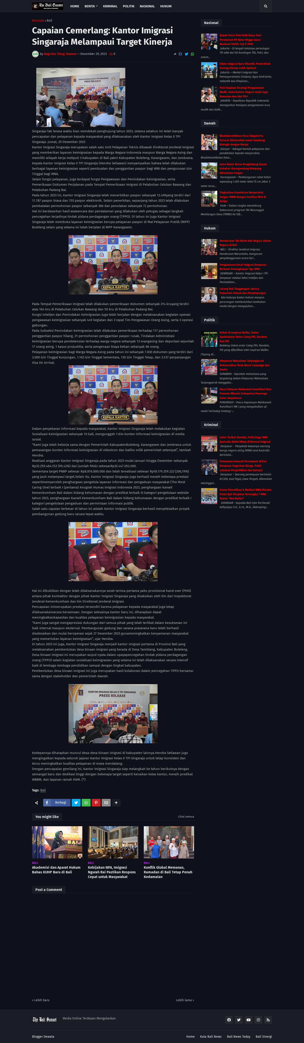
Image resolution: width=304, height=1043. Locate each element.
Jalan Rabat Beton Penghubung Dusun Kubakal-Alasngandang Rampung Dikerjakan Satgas (243, 169)
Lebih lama (184, 1000)
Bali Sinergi (264, 1037)
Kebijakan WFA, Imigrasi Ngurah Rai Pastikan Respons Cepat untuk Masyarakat (112, 872)
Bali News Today (238, 1037)
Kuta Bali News (211, 1037)
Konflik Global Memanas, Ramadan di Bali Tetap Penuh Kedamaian (168, 872)
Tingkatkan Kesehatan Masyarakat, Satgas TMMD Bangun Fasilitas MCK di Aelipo (243, 197)
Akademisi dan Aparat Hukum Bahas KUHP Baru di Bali (56, 869)
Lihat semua (186, 816)
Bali (49, 20)
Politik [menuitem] (128, 6)
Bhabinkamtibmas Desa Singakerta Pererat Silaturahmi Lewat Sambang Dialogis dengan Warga (242, 140)
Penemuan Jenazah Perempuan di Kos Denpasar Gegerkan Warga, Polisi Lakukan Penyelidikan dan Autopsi (243, 466)
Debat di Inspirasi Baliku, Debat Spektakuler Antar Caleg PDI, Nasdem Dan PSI (243, 337)
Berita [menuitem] (90, 6)
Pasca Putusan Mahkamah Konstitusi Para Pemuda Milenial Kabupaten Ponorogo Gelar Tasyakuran (246, 394)
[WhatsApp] (192, 54)
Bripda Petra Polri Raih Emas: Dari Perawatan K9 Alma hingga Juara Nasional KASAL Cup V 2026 (240, 40)
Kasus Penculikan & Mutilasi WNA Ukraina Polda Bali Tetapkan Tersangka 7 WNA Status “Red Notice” (246, 494)
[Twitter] (186, 54)
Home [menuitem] (74, 6)
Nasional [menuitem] (147, 6)
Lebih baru (41, 1000)
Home (190, 1037)
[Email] (106, 802)
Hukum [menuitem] (166, 6)
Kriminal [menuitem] (110, 6)
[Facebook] (180, 54)
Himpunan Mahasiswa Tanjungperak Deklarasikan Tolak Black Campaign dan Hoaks (245, 365)
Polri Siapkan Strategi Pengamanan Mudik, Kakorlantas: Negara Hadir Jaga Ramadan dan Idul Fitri (244, 92)
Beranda (38, 20)
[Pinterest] (96, 802)
